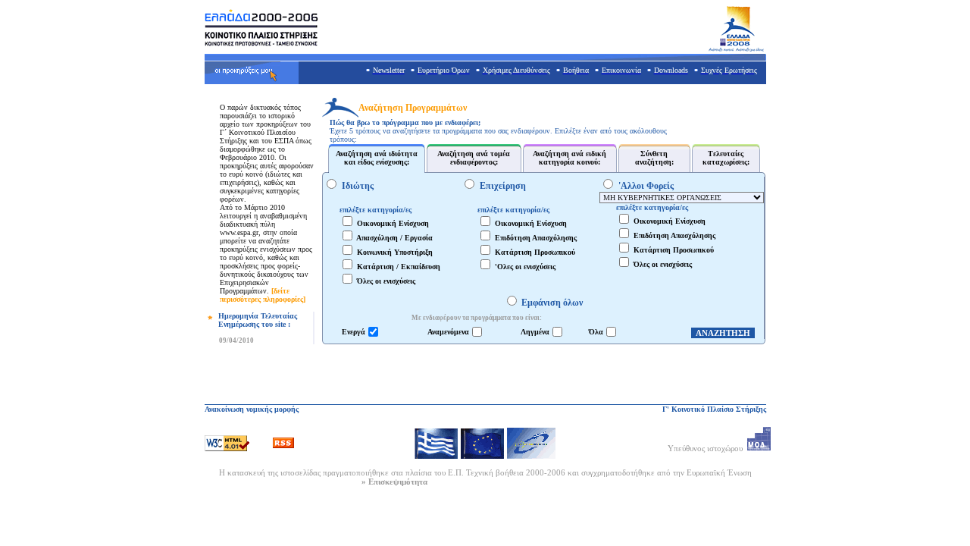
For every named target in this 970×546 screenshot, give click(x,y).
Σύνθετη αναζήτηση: (654, 157)
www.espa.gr (239, 232)
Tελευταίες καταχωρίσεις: (725, 157)
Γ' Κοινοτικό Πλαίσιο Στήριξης (714, 409)
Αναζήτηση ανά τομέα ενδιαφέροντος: (473, 157)
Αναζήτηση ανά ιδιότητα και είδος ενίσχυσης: (377, 157)
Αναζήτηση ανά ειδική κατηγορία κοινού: (569, 157)
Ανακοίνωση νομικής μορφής (252, 409)
